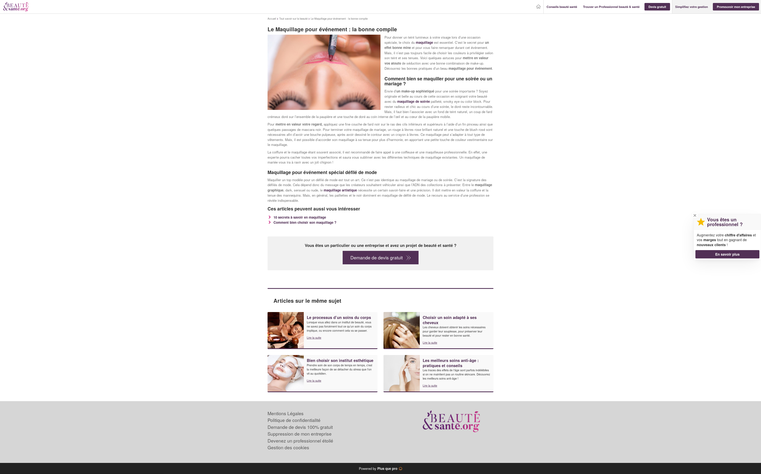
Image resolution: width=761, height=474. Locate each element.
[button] (562, 7)
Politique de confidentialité (294, 420)
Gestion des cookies (288, 447)
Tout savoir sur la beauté (293, 18)
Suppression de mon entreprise (300, 433)
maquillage (424, 42)
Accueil (272, 18)
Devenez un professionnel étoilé (300, 440)
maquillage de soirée (413, 101)
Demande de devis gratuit (376, 257)
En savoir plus (727, 254)
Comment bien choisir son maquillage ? (304, 222)
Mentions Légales (286, 413)
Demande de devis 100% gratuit (300, 427)
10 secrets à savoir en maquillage (299, 217)
